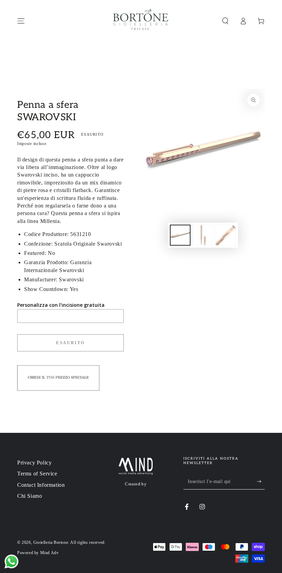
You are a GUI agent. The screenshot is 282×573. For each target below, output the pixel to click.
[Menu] (21, 21)
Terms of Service (37, 473)
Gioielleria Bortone (50, 542)
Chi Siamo (29, 496)
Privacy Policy (34, 462)
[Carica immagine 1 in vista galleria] (180, 235)
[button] (225, 21)
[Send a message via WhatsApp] (11, 561)
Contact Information (41, 485)
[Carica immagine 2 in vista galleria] (203, 235)
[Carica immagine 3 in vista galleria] (225, 235)
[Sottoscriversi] (261, 481)
